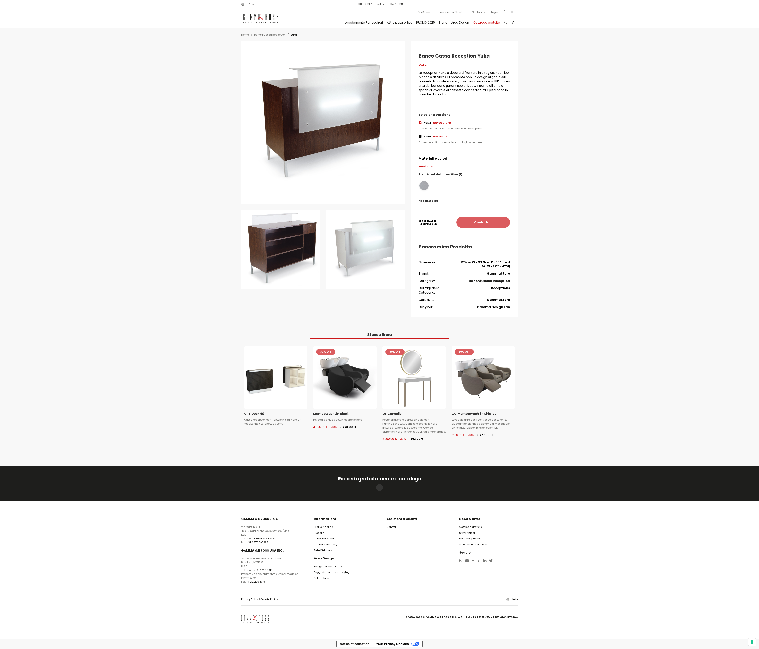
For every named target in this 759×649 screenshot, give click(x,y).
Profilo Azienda (323, 527)
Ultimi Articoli (467, 533)
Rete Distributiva (324, 550)
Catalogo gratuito (486, 22)
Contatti (477, 12)
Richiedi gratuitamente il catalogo (379, 4)
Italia (250, 4)
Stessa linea (379, 334)
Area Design (460, 22)
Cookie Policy (269, 599)
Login (494, 12)
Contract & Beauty (325, 544)
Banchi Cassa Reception (270, 35)
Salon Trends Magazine (474, 544)
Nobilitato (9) (428, 201)
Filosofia (319, 533)
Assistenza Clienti (451, 12)
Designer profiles (470, 538)
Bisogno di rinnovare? (328, 566)
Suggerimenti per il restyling (332, 572)
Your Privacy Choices (392, 644)
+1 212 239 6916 (263, 570)
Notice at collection (354, 644)
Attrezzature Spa (399, 22)
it (512, 12)
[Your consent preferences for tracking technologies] (752, 642)
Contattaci (483, 222)
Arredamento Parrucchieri (364, 22)
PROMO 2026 (425, 22)
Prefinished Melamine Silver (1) (440, 174)
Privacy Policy (250, 599)
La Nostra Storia (324, 538)
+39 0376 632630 (265, 538)
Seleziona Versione (434, 115)
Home (245, 35)
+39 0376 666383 (257, 542)
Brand (443, 22)
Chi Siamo (424, 12)
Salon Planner (323, 578)
